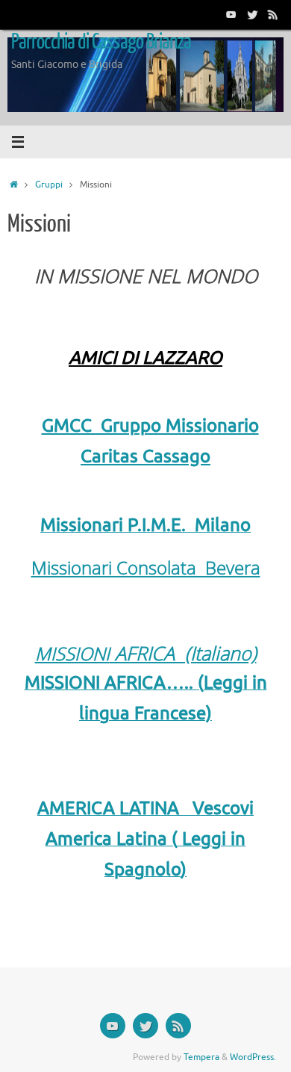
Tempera (201, 1057)
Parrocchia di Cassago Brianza (101, 42)
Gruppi (49, 184)
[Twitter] (252, 14)
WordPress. (253, 1057)
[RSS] (273, 14)
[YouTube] (231, 14)
